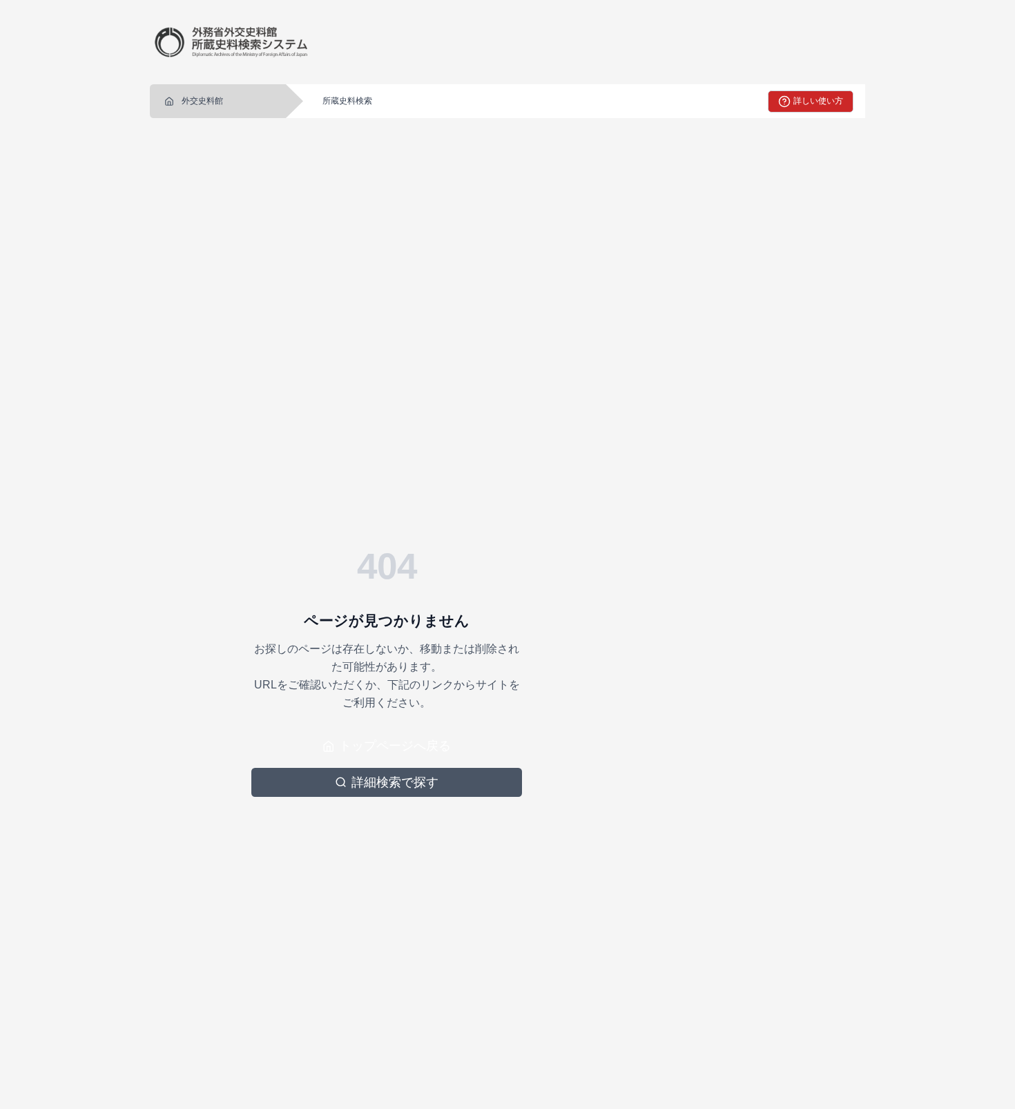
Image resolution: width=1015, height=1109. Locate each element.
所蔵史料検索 (347, 101)
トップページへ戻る (395, 746)
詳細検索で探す (394, 782)
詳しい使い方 (818, 101)
